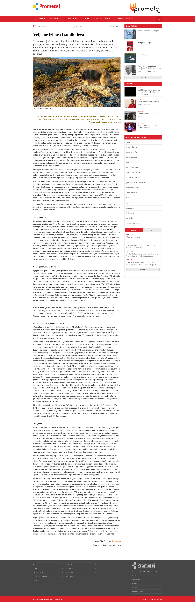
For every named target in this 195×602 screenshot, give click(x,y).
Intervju (108, 19)
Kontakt (135, 583)
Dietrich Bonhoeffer (133, 167)
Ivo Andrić (129, 162)
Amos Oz (129, 142)
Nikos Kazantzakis (132, 188)
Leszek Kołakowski (132, 223)
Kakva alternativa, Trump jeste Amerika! (148, 126)
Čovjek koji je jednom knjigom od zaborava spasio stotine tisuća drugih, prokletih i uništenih (149, 69)
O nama (134, 575)
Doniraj (135, 587)
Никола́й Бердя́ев (132, 157)
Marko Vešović (131, 203)
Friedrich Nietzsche (133, 172)
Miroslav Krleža (131, 152)
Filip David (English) (132, 177)
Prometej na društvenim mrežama (145, 572)
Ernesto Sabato (131, 147)
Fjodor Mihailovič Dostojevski (136, 183)
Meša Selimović (131, 193)
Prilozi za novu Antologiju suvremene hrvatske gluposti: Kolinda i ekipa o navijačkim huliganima (141, 264)
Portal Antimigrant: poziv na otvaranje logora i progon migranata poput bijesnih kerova (142, 256)
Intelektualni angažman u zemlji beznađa (148, 103)
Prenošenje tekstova (140, 591)
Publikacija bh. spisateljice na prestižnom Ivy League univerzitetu (149, 92)
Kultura (87, 19)
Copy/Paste (131, 19)
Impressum (136, 579)
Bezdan (133, 230)
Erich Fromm (130, 213)
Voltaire (128, 198)
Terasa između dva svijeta (148, 30)
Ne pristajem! (143, 54)
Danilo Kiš (129, 218)
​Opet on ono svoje (133, 237)
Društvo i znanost (72, 19)
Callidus (159, 599)
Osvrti (42, 19)
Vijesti (152, 230)
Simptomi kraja (144, 42)
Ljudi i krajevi (54, 19)
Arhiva (143, 78)
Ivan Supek (129, 208)
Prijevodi (119, 19)
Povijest (98, 19)
